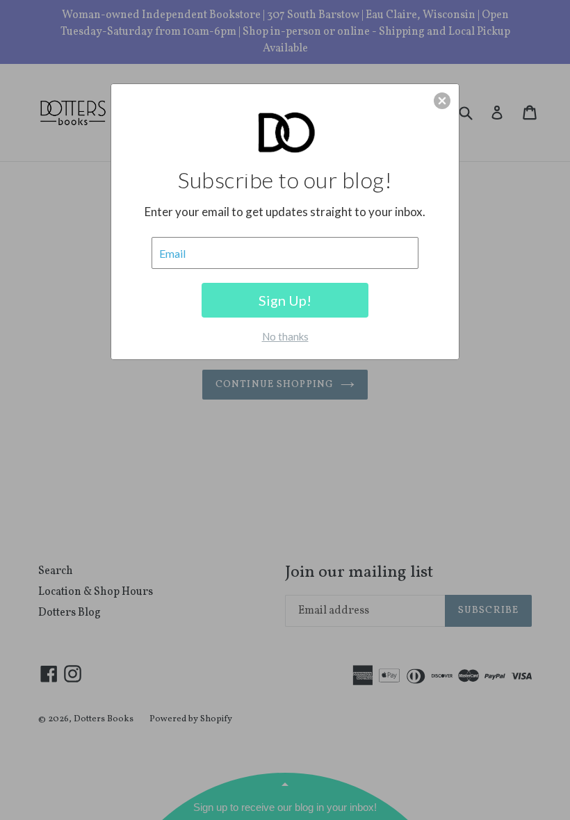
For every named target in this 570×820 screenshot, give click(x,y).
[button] (442, 100)
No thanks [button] (285, 336)
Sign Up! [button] (285, 300)
